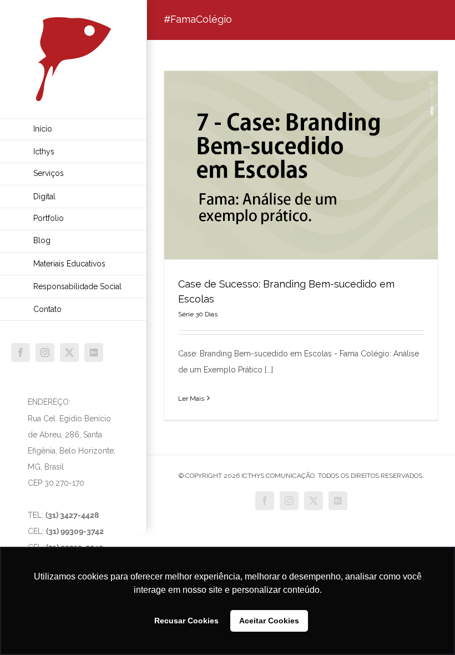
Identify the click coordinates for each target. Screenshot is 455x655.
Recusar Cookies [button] (186, 620)
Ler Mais (191, 398)
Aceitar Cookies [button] (269, 620)
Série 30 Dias (198, 314)
